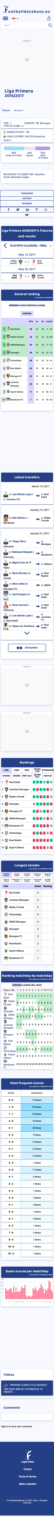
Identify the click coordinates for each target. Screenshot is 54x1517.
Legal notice (27, 1461)
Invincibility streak (16, 880)
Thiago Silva (18, 541)
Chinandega (15, 833)
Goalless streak (27, 880)
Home (16, 770)
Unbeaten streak (47, 874)
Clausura (40, 305)
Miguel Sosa (18, 562)
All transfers (31, 647)
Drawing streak (27, 874)
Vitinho (15, 626)
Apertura (13, 305)
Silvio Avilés (18, 583)
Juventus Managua (19, 789)
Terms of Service (27, 1476)
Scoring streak (48, 880)
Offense (6, 776)
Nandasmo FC (16, 825)
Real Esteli (39, 262)
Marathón (8, 523)
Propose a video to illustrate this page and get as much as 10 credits (25, 1388)
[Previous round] (5, 245)
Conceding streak (37, 880)
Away (27, 770)
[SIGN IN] (49, 18)
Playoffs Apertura (27, 305)
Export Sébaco (16, 847)
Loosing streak (17, 874)
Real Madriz (15, 840)
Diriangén (14, 804)
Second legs (37, 770)
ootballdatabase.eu (29, 11)
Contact (28, 1469)
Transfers (27, 193)
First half (27, 776)
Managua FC (10, 588)
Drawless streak (37, 874)
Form (6, 770)
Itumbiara (29, 626)
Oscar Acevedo (20, 605)
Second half (37, 776)
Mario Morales (19, 573)
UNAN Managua (17, 818)
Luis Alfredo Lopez (22, 494)
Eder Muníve (18, 517)
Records (27, 203)
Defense (16, 776)
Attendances (48, 770)
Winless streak (6, 880)
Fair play (48, 776)
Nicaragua (45, 123)
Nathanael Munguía (22, 552)
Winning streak (6, 874)
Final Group (36, 985)
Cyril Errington (19, 594)
